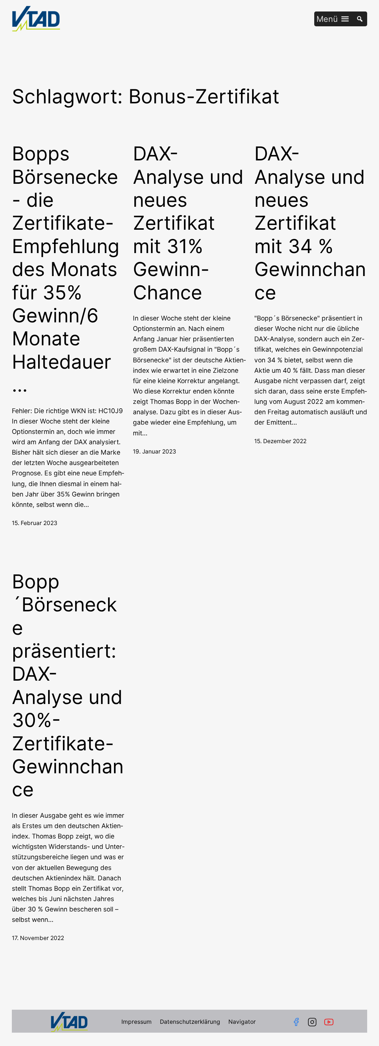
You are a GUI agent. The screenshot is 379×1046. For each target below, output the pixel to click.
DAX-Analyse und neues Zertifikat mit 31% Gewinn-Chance (188, 223)
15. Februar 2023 (34, 523)
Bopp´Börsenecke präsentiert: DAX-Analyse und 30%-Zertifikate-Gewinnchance (68, 685)
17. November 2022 (38, 938)
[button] (327, 18)
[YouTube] (330, 1022)
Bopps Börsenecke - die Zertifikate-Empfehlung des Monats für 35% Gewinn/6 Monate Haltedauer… (66, 269)
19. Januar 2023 (154, 451)
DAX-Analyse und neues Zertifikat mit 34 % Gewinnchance (310, 223)
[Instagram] (312, 1022)
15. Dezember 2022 (280, 441)
